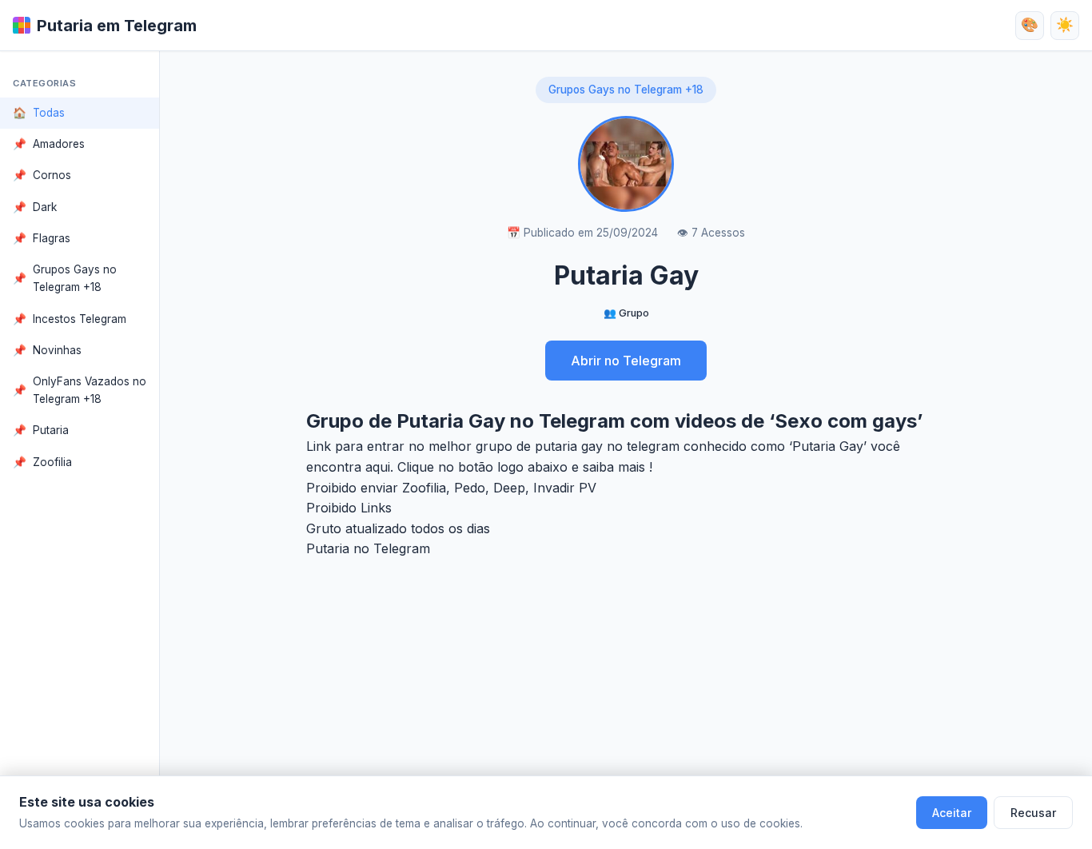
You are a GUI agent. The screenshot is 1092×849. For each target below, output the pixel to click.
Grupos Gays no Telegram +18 (625, 89)
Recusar (1033, 812)
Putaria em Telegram (117, 25)
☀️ (1065, 25)
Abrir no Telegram (626, 361)
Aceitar (951, 812)
